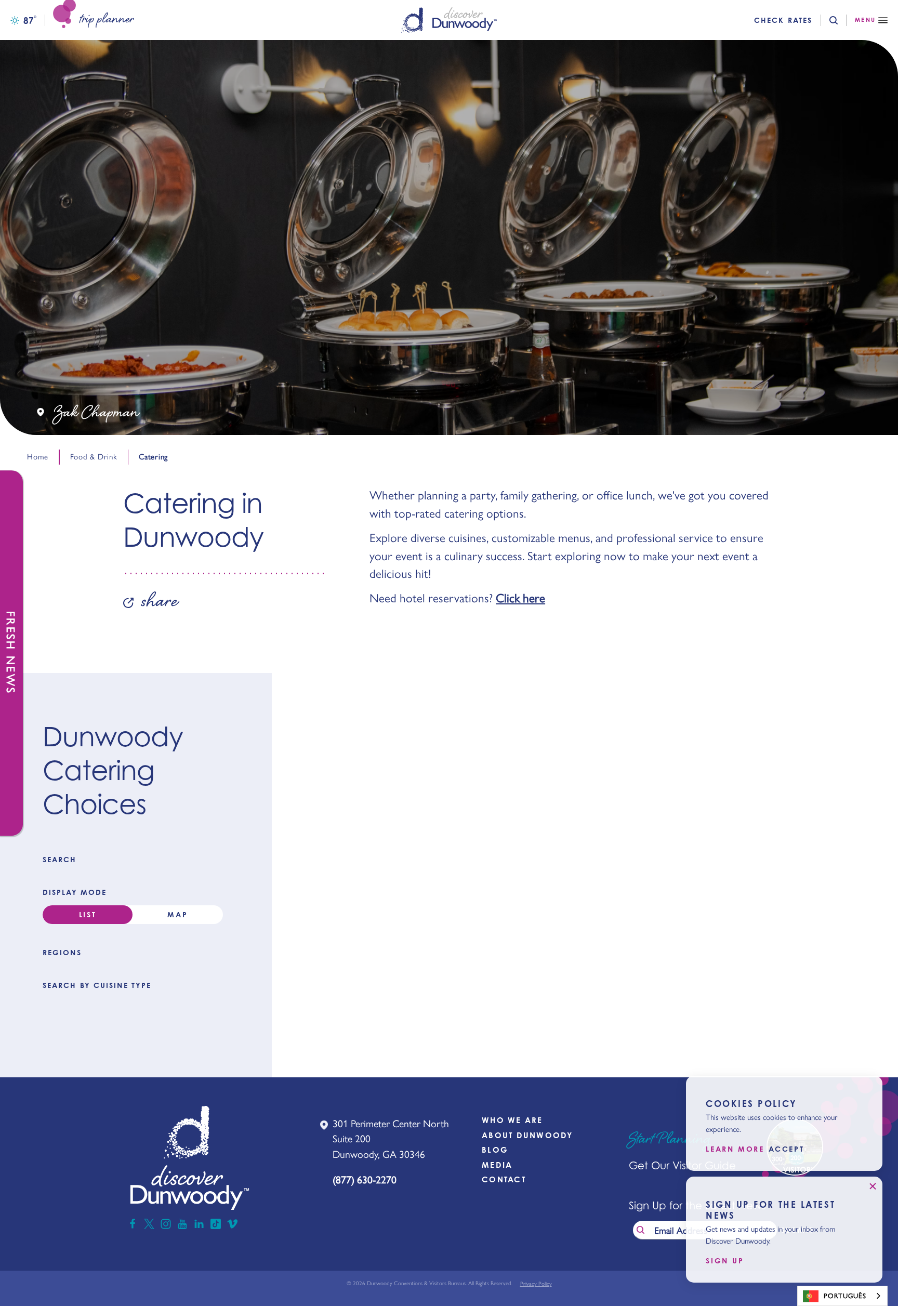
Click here (520, 598)
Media (497, 1165)
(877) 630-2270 (365, 1179)
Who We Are (512, 1120)
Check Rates (783, 20)
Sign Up (725, 1260)
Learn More (735, 1149)
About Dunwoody (527, 1135)
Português (845, 1296)
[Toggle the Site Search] (842, 20)
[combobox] (842, 1296)
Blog (495, 1150)
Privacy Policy (536, 1284)
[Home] (449, 20)
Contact (504, 1179)
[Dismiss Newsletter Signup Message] (872, 1186)
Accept (786, 1149)
